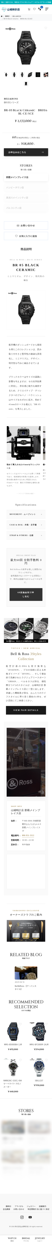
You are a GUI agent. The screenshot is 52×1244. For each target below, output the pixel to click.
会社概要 (6, 1209)
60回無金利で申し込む (26, 594)
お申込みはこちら (17, 152)
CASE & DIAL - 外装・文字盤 (26, 525)
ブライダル (19, 1206)
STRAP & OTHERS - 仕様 (26, 535)
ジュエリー (31, 1206)
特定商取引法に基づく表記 (38, 1209)
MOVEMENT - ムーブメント (26, 514)
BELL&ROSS (16, 16)
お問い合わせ (28, 225)
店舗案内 (42, 1206)
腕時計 (7, 16)
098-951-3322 (28, 835)
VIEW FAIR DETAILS (26, 710)
